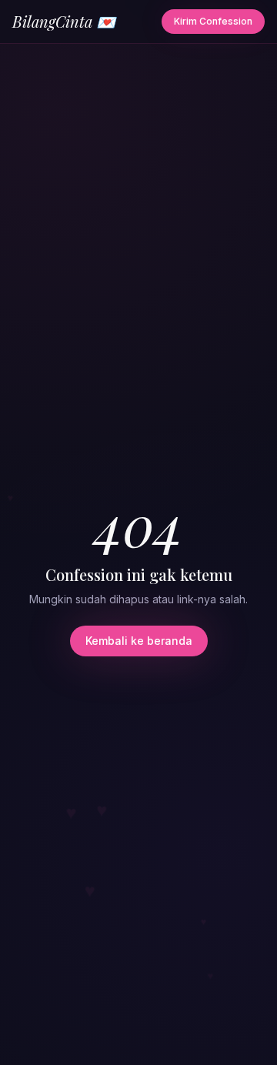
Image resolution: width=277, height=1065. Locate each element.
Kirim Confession (213, 21)
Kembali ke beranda (138, 640)
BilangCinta (63, 21)
